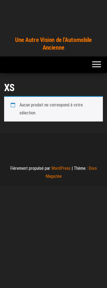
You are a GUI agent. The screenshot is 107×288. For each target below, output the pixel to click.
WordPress (61, 168)
